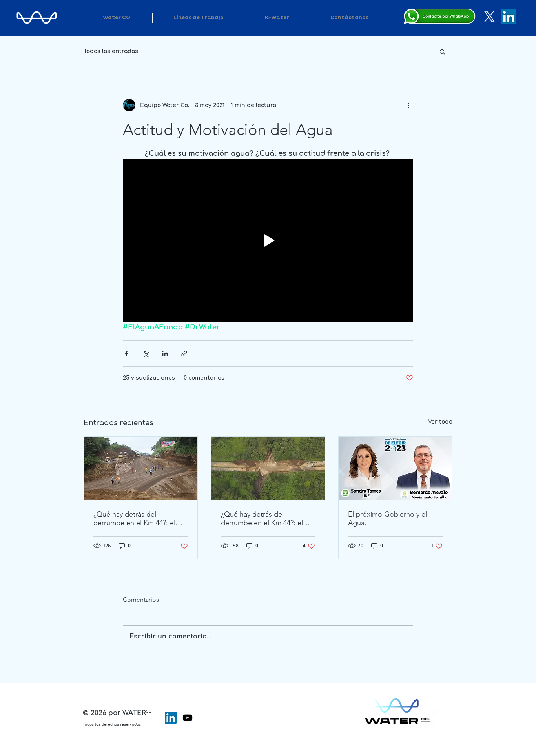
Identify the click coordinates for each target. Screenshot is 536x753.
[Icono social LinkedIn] (171, 718)
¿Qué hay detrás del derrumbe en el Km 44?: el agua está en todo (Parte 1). (264, 518)
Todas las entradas (111, 51)
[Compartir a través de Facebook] (126, 353)
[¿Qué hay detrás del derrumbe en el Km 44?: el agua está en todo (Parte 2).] (140, 468)
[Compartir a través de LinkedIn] (165, 353)
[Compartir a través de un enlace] (184, 353)
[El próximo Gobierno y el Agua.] (395, 468)
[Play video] (268, 240)
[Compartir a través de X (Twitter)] (145, 353)
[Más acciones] (408, 105)
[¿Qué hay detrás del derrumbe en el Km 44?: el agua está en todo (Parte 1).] (268, 468)
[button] (442, 51)
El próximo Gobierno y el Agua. (387, 518)
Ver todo (440, 422)
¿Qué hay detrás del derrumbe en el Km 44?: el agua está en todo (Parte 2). (136, 518)
